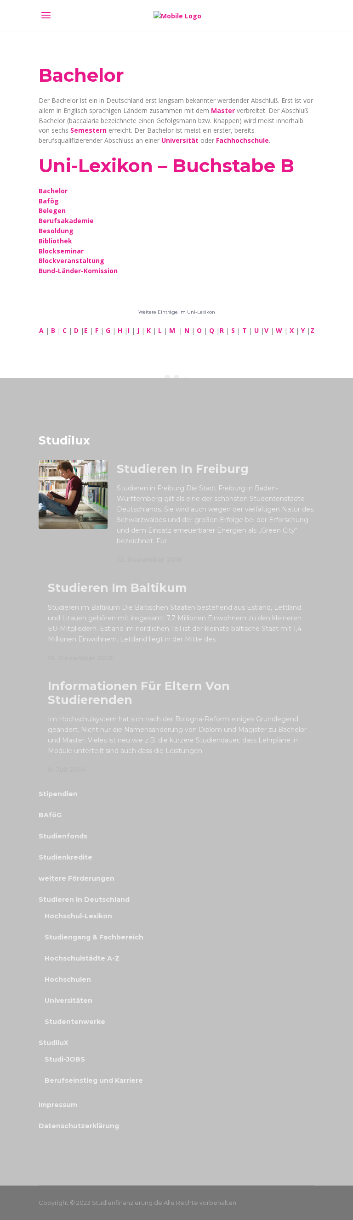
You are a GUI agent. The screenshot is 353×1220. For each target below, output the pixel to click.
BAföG (50, 815)
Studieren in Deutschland (84, 899)
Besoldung (56, 230)
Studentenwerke (75, 1022)
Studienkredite (65, 857)
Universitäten (68, 1000)
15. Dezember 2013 (80, 658)
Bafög (49, 201)
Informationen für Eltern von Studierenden (139, 693)
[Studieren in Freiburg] (73, 494)
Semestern (88, 130)
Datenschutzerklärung (79, 1126)
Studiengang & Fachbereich (94, 937)
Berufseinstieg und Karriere (94, 1080)
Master (224, 110)
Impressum (58, 1105)
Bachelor (53, 190)
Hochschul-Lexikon (78, 916)
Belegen (52, 210)
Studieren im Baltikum (117, 588)
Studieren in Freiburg (183, 469)
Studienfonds (63, 836)
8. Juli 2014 (67, 769)
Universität (180, 140)
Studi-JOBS (65, 1059)
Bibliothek (55, 240)
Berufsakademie (66, 220)
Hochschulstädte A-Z (82, 958)
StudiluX (53, 1043)
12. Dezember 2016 (149, 560)
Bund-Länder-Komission (78, 270)
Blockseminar (61, 251)
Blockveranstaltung (71, 260)
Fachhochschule (242, 140)
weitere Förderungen (76, 878)
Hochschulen (68, 979)
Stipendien (58, 794)
